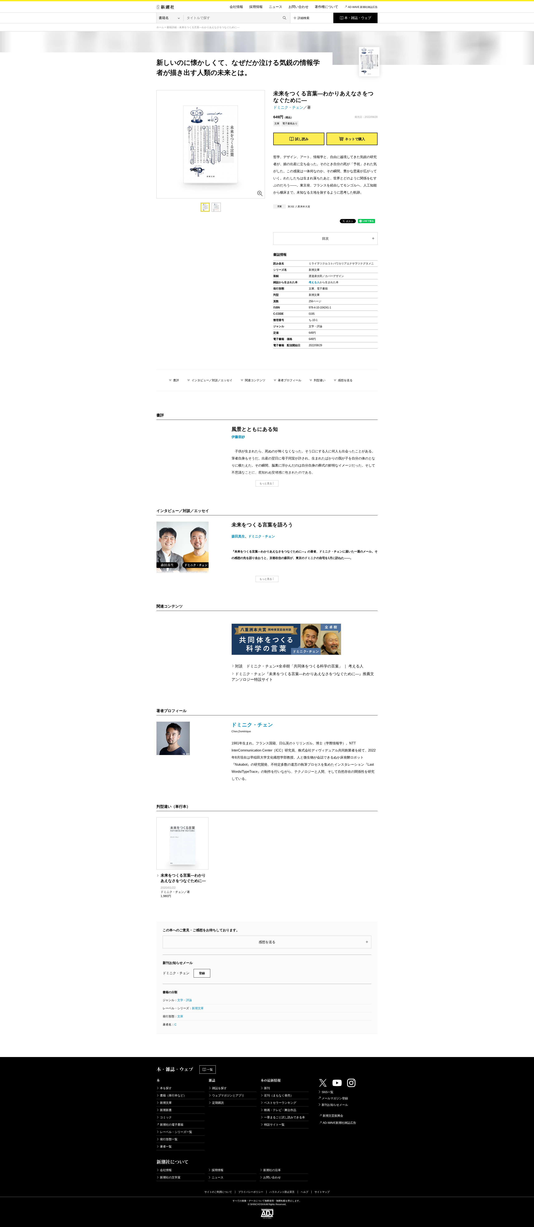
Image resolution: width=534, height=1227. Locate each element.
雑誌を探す (219, 1088)
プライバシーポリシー (250, 1192)
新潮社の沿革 (272, 1170)
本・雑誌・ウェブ (357, 18)
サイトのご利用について (218, 1192)
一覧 (210, 1069)
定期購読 (218, 1102)
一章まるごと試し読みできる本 (284, 1117)
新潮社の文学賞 (170, 1177)
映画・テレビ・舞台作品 (280, 1110)
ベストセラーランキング (280, 1102)
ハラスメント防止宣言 (282, 1192)
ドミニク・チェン (288, 107)
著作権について (326, 7)
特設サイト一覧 (274, 1124)
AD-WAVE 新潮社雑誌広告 (363, 7)
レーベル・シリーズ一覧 (176, 1132)
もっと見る (265, 483)
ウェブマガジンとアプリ (228, 1095)
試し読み (302, 139)
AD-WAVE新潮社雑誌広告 (339, 1122)
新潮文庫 (198, 1008)
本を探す (166, 1088)
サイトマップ (322, 1192)
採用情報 (256, 7)
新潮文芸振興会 (333, 1115)
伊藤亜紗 (238, 437)
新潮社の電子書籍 (171, 1124)
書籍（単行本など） (173, 1095)
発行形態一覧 (169, 1139)
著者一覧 (166, 1146)
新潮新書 (166, 1110)
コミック (166, 1117)
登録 (202, 973)
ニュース (275, 7)
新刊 (267, 1088)
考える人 (314, 282)
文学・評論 (184, 1000)
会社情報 (236, 7)
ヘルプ (304, 1192)
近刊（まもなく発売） (278, 1095)
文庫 (180, 1016)
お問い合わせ (298, 7)
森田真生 (238, 536)
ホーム (160, 27)
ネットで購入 (355, 139)
